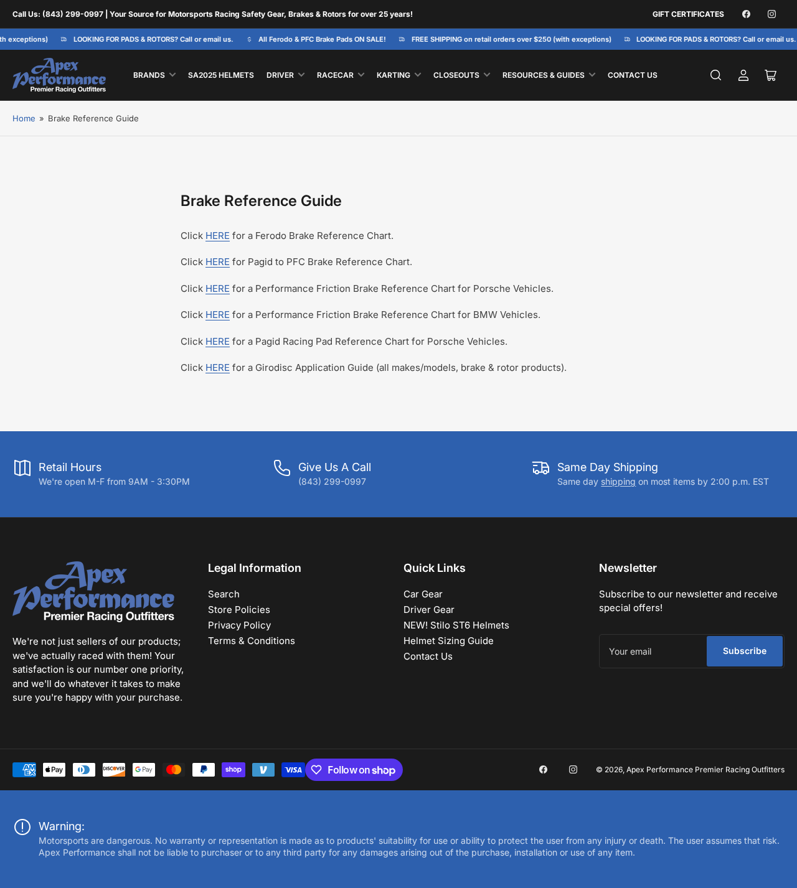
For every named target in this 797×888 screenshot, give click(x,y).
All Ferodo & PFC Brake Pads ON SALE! (318, 39)
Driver (280, 75)
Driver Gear (429, 609)
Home (23, 118)
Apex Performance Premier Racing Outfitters (705, 769)
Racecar (335, 75)
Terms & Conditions (251, 641)
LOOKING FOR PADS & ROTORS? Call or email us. (150, 39)
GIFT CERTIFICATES (688, 14)
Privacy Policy (239, 625)
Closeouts (456, 75)
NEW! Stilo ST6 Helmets (456, 625)
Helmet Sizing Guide (448, 641)
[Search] (716, 75)
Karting (393, 75)
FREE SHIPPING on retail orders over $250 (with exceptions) (507, 39)
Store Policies (239, 609)
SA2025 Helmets (221, 75)
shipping (618, 481)
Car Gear (423, 594)
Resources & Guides (543, 75)
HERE (217, 235)
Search (224, 594)
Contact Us (633, 75)
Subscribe (744, 650)
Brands (149, 75)
